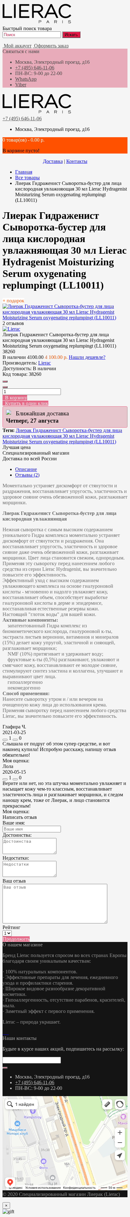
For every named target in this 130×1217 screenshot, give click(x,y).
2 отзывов (13, 323)
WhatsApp (26, 79)
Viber (20, 84)
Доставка (53, 161)
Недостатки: (16, 858)
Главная (23, 172)
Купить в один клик (25, 403)
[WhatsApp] (4, 1032)
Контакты (76, 161)
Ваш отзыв (14, 881)
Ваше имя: (14, 822)
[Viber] (6, 1032)
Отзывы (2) (27, 475)
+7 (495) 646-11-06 (34, 67)
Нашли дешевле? (87, 357)
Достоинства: (17, 835)
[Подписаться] (5, 1068)
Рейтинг (12, 927)
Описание (26, 469)
